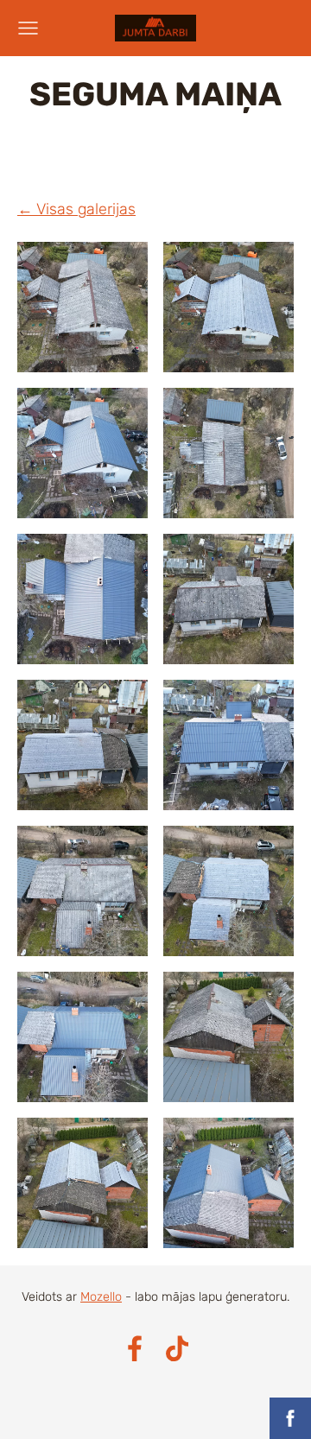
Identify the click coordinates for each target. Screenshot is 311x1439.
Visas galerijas (86, 209)
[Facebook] (135, 1349)
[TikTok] (177, 1349)
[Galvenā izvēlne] (28, 28)
